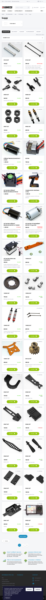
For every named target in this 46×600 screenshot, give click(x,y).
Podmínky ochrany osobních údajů (8, 583)
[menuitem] (4, 11)
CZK (40, 1)
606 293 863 (37, 580)
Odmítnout (29, 589)
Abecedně (38, 31)
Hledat (28, 7)
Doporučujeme (6, 31)
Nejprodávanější (30, 31)
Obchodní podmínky (15, 1)
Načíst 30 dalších (23, 536)
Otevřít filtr (6, 37)
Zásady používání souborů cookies (8, 585)
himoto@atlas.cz (38, 578)
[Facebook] (33, 583)
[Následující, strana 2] (23, 545)
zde (11, 595)
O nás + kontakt (8, 1)
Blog (3, 1)
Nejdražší (22, 31)
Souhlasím (38, 589)
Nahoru (6, 541)
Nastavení (7, 597)
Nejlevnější (14, 31)
